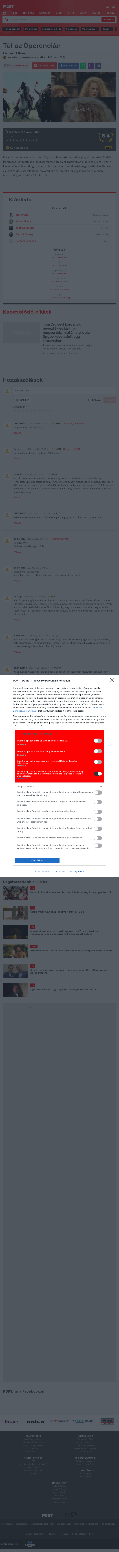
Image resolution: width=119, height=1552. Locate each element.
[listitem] (59, 733)
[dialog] (59, 776)
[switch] (98, 741)
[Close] (113, 681)
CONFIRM (37, 860)
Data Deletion (42, 871)
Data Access (59, 871)
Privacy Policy (77, 871)
